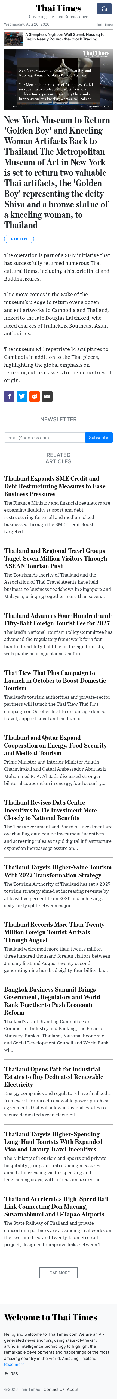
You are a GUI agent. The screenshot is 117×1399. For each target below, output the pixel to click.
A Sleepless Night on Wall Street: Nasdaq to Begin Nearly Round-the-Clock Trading (65, 36)
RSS (14, 1373)
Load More (58, 1272)
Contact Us (54, 1389)
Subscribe (99, 437)
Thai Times (58, 8)
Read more (14, 1364)
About (72, 1389)
